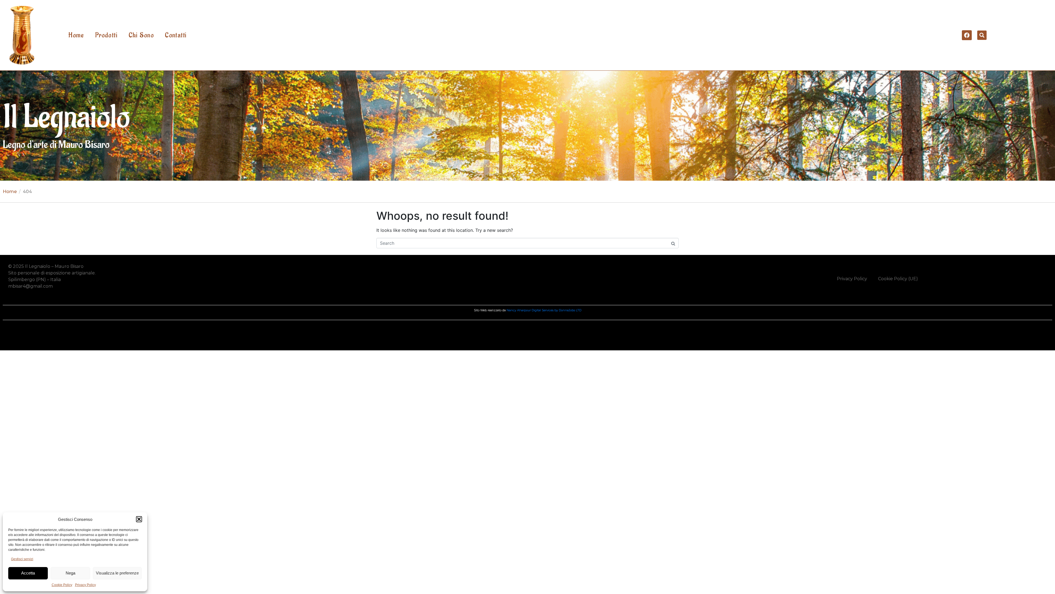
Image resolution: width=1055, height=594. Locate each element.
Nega (70, 573)
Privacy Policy (85, 585)
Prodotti (106, 35)
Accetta (28, 573)
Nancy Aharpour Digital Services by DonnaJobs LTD (544, 310)
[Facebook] (967, 35)
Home (76, 35)
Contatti (176, 35)
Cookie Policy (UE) (898, 278)
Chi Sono (141, 35)
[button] (139, 519)
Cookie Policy (62, 585)
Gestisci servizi (22, 559)
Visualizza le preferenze (117, 573)
